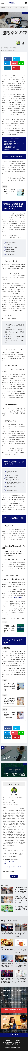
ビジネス (15, 7)
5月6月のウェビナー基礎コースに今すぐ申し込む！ (14, 1010)
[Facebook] (8, 59)
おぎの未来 (23, 43)
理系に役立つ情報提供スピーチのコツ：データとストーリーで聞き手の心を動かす (20, 980)
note (21, 1044)
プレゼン (4, 50)
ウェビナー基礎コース (8, 861)
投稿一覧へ (13, 876)
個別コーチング (7, 863)
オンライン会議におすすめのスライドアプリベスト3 (9, 191)
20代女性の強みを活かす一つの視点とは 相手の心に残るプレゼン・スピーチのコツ (9, 701)
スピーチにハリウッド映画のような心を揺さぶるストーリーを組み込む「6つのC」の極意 (21, 890)
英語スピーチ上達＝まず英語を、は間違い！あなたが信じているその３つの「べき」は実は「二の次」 (7, 980)
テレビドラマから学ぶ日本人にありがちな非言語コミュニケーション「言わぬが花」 (9, 715)
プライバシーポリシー (20, 1042)
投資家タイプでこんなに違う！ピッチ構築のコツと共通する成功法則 (20, 965)
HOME (3, 7)
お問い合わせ (15, 1044)
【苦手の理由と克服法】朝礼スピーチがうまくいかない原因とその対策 (7, 965)
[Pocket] (14, 63)
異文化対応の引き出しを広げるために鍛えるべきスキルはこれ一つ (7, 933)
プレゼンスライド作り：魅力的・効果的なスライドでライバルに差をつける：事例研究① (9, 628)
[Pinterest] (16, 68)
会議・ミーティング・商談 (11, 49)
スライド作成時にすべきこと (10, 147)
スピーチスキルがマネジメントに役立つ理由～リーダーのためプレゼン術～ (21, 909)
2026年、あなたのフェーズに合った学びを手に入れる (7, 948)
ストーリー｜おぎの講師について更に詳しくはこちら (14, 867)
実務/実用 (9, 7)
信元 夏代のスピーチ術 (18, 1047)
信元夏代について (20, 1040)
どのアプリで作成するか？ (10, 141)
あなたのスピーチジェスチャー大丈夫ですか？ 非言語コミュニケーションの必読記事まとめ (20, 950)
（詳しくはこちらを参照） (16, 597)
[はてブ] (7, 63)
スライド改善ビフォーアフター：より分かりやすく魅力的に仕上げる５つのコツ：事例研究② (9, 687)
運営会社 (8, 1044)
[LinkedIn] (8, 68)
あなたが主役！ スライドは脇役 (11, 149)
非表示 (17, 139)
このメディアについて (9, 1040)
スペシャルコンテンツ (8, 1042)
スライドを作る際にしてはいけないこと (13, 146)
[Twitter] (16, 59)
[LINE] (21, 63)
